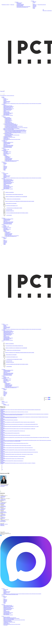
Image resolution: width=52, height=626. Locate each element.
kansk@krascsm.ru (2, 503)
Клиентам (3, 178)
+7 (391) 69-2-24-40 (3, 511)
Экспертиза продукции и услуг (8, 621)
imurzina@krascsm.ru (3, 521)
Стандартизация (6, 622)
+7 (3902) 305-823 (2, 520)
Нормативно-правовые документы (8, 218)
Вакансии (5, 177)
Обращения (5, 231)
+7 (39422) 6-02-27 (2, 517)
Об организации (6, 173)
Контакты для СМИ (6, 377)
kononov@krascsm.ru (3, 506)
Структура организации (7, 175)
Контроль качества (6, 229)
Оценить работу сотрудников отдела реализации (23, 6)
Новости (5, 148)
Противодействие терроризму (8, 375)
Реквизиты (5, 326)
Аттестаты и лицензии (7, 220)
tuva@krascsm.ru (2, 518)
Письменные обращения (8, 234)
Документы (5, 141)
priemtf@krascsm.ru (3, 515)
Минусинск (34, 5)
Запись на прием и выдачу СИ (8, 179)
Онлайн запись (12, 95)
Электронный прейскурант (7, 183)
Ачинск (34, 2)
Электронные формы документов (8, 186)
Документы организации (7, 219)
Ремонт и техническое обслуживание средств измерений (11, 618)
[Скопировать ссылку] (50, 397)
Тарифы (5, 184)
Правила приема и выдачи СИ (8, 334)
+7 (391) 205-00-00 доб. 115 (4, 485)
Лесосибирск (35, 4)
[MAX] (48, 397)
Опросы (5, 230)
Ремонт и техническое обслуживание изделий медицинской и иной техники (15, 130)
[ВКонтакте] (49, 397)
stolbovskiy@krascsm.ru (3, 512)
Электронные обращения (20, 4)
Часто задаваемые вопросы (7, 227)
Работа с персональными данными (8, 221)
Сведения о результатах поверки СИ (9, 182)
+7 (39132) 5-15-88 (2, 508)
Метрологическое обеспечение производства (11, 124)
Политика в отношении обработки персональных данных (10, 594)
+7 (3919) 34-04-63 (2, 514)
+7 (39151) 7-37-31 (2, 499)
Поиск (1, 95)
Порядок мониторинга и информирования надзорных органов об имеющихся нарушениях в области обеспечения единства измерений (22, 329)
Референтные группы (7, 176)
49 (2, 469)
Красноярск (34, 1)
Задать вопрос (5, 228)
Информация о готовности (5, 4)
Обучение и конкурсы (7, 623)
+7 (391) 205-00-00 (2, 496)
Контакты (5, 162)
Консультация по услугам (7, 380)
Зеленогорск (5, 242)
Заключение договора (7, 337)
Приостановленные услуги (7, 187)
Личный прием (19, 3)
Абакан (34, 8)
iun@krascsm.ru (2, 509)
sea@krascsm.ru (2, 486)
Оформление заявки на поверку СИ (8, 331)
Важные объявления (6, 339)
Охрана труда (5, 372)
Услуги (5, 116)
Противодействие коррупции (42, 4)
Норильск (34, 6)
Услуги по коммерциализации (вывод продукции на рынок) (12, 624)
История (5, 174)
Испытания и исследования (9, 134)
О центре (5, 98)
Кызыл (34, 7)
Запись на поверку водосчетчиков (8, 180)
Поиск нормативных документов (8, 614)
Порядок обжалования (20, 5)
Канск (4, 391)
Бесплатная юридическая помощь (8, 222)
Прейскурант (12, 4)
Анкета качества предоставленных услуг (22, 7)
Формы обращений (19, 2)
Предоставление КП (6, 185)
